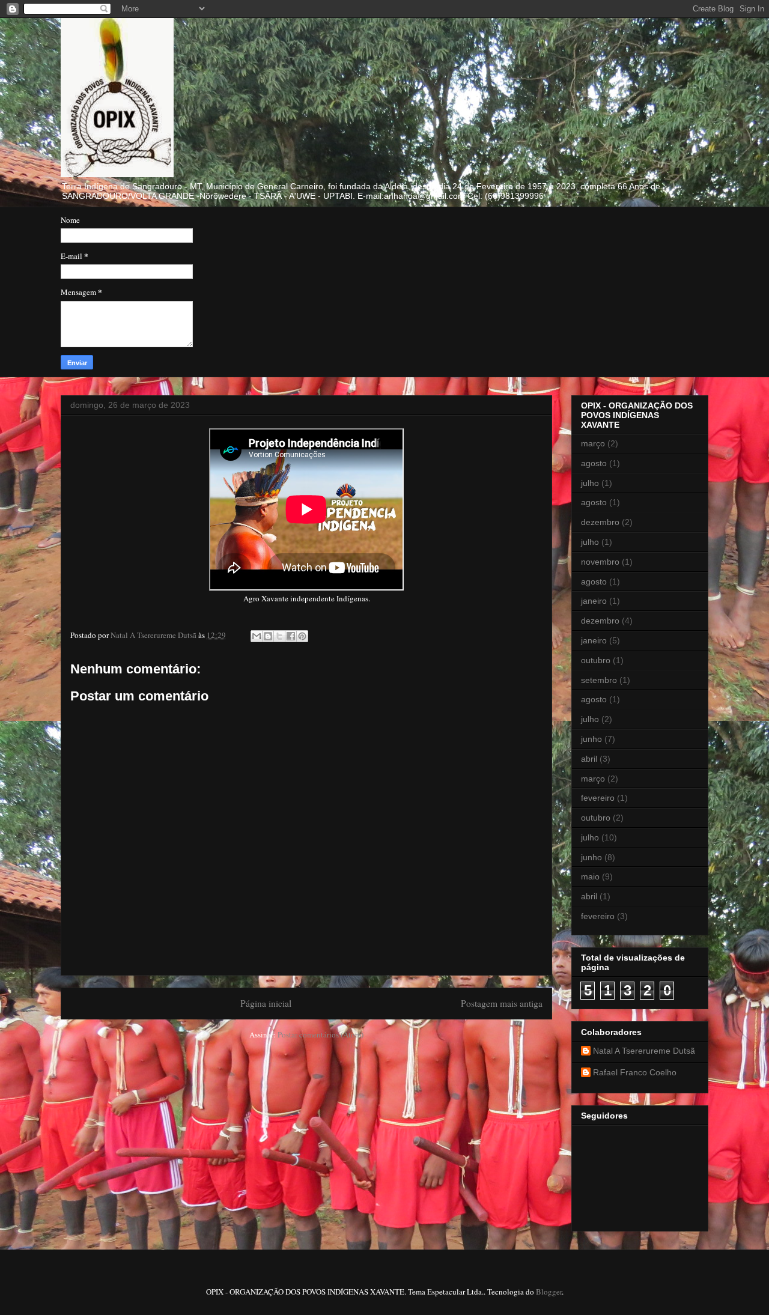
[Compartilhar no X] (279, 636)
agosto (594, 463)
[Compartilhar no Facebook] (291, 636)
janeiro (594, 601)
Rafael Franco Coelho (634, 1072)
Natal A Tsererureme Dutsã (644, 1050)
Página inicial (265, 1003)
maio (590, 876)
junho (591, 739)
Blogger (549, 1291)
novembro (600, 561)
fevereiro (598, 798)
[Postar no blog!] (268, 636)
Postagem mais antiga (502, 1003)
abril (589, 759)
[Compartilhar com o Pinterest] (302, 636)
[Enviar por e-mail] (257, 636)
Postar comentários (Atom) (320, 1034)
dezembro (600, 522)
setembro (599, 680)
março (593, 443)
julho (590, 483)
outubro (595, 660)
